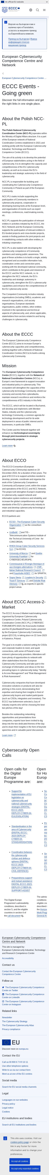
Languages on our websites (15, 1100)
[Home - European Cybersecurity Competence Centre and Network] (14, 10)
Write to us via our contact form (16, 1070)
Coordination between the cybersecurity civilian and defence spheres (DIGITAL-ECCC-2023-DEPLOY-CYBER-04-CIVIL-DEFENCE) (21, 861)
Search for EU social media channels (19, 1087)
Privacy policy (8, 1104)
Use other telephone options (15, 1066)
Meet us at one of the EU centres (17, 1074)
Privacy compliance (11, 1029)
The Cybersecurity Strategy (14, 1021)
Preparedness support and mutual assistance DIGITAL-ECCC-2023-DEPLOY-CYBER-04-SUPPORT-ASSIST (21, 884)
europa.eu (23, 1049)
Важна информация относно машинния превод (22, 42)
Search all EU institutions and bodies (19, 1125)
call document (13, 916)
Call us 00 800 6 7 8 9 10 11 (15, 1062)
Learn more (7, 446)
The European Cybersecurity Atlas (18, 1025)
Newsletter (7, 1017)
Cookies (6, 1112)
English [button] (31, 10)
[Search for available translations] (14, 446)
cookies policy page (19, 1142)
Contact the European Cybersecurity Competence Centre (19, 972)
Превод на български (18, 39)
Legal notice (7, 1108)
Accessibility (8, 958)
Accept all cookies (19, 1161)
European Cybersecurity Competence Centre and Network (24, 78)
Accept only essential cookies (25, 1169)
